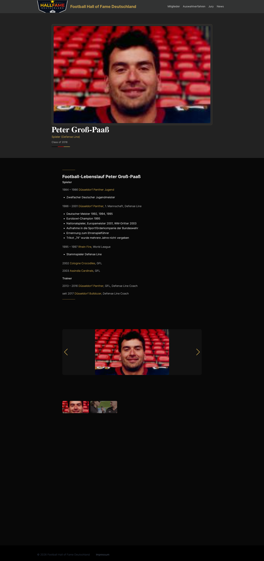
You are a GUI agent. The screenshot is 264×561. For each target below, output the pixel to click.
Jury (211, 6)
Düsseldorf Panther (91, 206)
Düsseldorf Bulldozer (88, 293)
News (220, 6)
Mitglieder (174, 6)
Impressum (102, 554)
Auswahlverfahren (194, 6)
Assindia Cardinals (81, 270)
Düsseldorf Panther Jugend (96, 189)
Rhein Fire (84, 246)
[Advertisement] (132, 515)
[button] (198, 352)
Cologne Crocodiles (82, 263)
